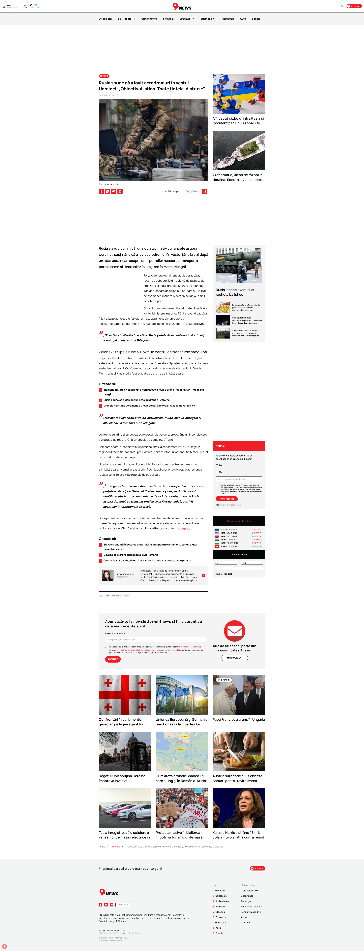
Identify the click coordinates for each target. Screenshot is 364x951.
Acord (244, 917)
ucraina (126, 596)
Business (208, 19)
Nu (220, 471)
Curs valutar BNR (250, 890)
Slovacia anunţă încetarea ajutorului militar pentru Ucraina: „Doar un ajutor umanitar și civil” (148, 547)
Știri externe (149, 18)
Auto (243, 18)
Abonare (113, 659)
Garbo (119, 933)
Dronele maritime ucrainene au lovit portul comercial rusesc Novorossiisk (147, 406)
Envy (125, 933)
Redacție (246, 901)
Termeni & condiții (251, 911)
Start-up (138, 933)
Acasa (102, 846)
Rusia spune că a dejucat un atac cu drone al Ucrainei (135, 400)
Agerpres (184, 528)
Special (258, 19)
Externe (104, 76)
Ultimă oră (105, 18)
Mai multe (234, 658)
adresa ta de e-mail (115, 633)
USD (35, 5)
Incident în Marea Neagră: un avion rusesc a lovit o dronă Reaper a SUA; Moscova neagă (152, 392)
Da (220, 465)
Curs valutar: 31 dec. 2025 (239, 521)
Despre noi (247, 895)
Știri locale (126, 19)
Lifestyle (187, 19)
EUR (30, 5)
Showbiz (168, 18)
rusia (107, 596)
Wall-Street (103, 933)
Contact (245, 922)
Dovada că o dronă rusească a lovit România (129, 555)
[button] (342, 6)
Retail (131, 933)
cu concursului (176, 650)
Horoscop (228, 18)
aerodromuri (116, 596)
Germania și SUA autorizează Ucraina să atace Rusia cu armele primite (145, 560)
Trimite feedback (227, 498)
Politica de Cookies (251, 906)
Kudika (112, 933)
